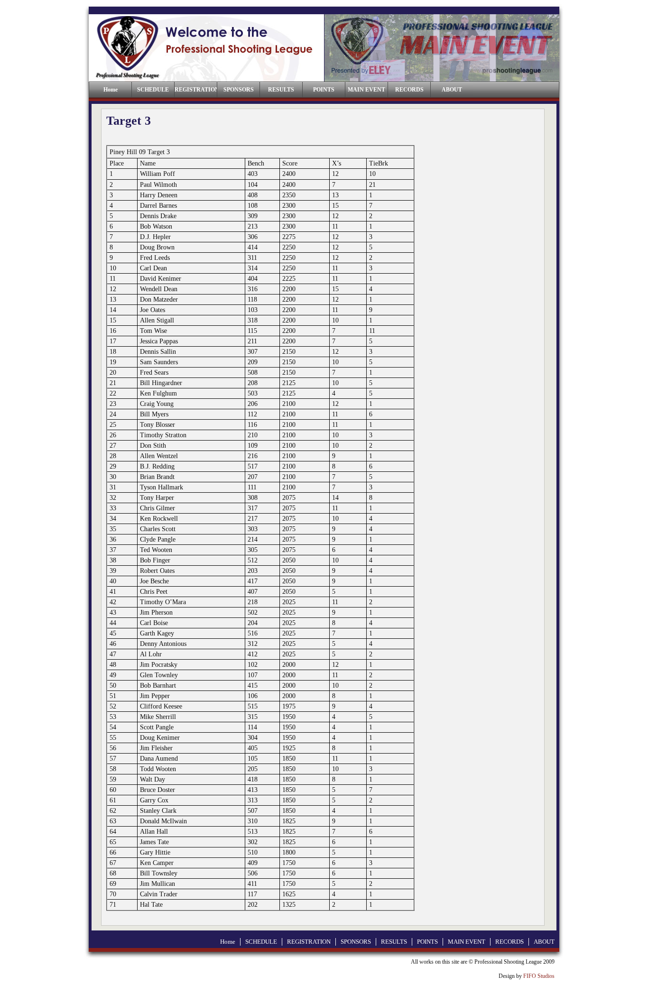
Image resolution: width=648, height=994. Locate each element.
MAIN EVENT (366, 89)
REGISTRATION (196, 89)
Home (227, 941)
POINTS (323, 89)
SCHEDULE (153, 89)
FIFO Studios (539, 976)
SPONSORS (238, 89)
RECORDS (409, 89)
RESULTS (281, 89)
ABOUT (452, 89)
